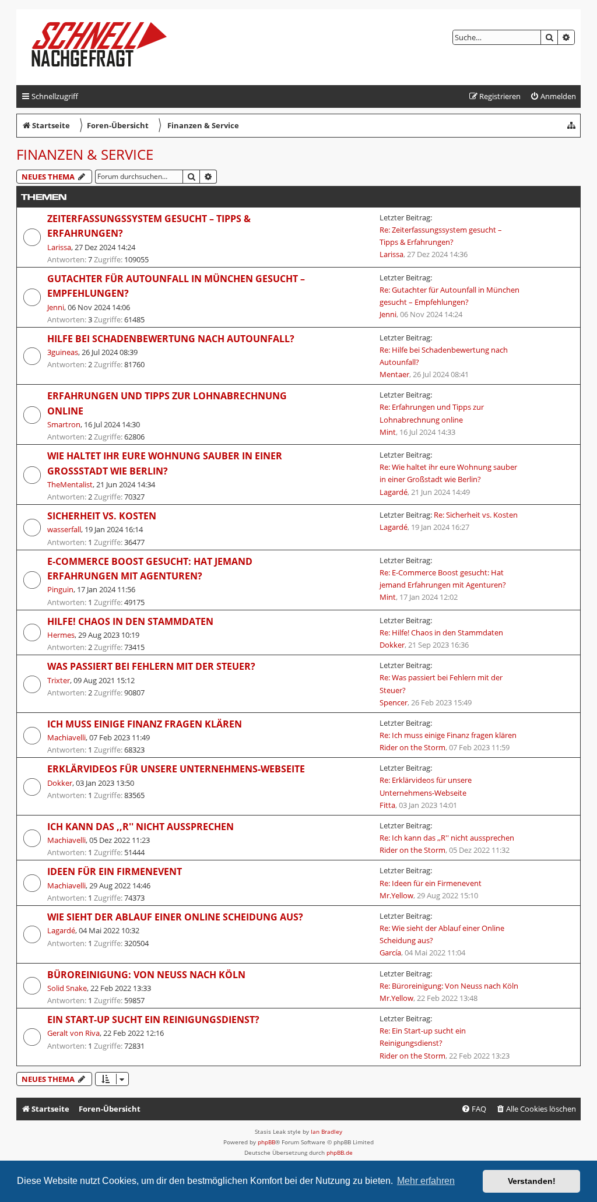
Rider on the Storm (412, 747)
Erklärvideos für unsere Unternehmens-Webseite (176, 768)
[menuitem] (553, 96)
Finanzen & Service (84, 154)
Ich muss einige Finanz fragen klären (144, 724)
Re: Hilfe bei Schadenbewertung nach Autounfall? (444, 356)
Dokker (392, 644)
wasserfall (64, 529)
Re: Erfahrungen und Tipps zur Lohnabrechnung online (432, 413)
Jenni (55, 307)
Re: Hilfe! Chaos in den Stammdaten (441, 632)
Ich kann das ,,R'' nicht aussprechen (140, 826)
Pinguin (60, 589)
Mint (388, 432)
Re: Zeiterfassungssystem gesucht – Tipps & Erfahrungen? (441, 235)
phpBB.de (339, 1152)
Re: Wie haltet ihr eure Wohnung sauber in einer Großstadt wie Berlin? (448, 473)
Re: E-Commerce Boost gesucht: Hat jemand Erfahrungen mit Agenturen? (443, 578)
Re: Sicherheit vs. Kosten (476, 514)
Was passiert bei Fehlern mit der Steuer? (151, 666)
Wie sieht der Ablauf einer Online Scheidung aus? (175, 917)
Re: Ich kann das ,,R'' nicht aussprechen (447, 837)
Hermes (61, 635)
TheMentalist (70, 484)
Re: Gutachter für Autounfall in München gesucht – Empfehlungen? (449, 295)
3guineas (62, 352)
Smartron (63, 424)
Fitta (387, 805)
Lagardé (394, 492)
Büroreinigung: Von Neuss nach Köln (146, 974)
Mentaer (394, 374)
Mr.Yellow (396, 895)
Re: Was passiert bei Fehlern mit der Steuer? (441, 683)
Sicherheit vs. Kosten (101, 515)
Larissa (59, 247)
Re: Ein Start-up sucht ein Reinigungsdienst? (423, 1036)
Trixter (58, 680)
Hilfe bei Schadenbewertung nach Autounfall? (170, 338)
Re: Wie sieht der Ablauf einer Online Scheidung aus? (442, 934)
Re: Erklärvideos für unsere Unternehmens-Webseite (426, 786)
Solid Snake (67, 988)
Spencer (394, 702)
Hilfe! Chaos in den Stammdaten (130, 621)
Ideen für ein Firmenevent (114, 871)
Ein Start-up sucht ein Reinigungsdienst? (153, 1019)
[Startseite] (108, 47)
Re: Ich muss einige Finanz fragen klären (448, 735)
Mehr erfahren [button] (426, 1181)
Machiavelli (66, 737)
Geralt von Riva (73, 1033)
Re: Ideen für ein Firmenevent (431, 883)
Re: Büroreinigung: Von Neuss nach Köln (449, 985)
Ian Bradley (326, 1131)
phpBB (266, 1142)
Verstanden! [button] (532, 1181)
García (390, 952)
